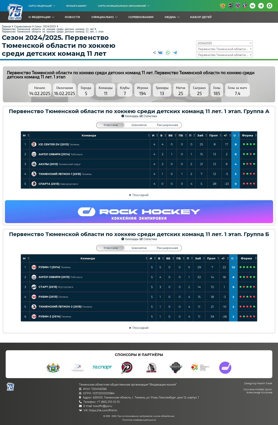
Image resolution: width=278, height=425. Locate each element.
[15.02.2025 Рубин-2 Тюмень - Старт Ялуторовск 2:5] (251, 287)
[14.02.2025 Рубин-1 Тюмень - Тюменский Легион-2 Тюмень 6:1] (241, 267)
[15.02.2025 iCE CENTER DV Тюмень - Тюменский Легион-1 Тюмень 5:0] (251, 144)
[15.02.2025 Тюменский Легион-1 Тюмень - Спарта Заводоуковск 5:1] (247, 174)
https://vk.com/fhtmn (103, 410)
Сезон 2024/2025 (45, 26)
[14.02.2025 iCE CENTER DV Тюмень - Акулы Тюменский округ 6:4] (244, 144)
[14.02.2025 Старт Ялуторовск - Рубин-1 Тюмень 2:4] (244, 267)
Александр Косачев (259, 392)
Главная (6, 26)
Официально (102, 17)
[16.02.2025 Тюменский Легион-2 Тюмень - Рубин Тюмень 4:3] (254, 297)
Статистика (150, 116)
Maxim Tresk (264, 383)
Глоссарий (140, 195)
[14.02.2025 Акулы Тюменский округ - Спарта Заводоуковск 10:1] (244, 164)
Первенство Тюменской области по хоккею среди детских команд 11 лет (48, 29)
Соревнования (140, 17)
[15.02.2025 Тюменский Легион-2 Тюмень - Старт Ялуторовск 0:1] (247, 287)
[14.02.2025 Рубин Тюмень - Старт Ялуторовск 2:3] (241, 287)
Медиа (170, 17)
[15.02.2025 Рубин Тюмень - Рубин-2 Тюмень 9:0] (247, 297)
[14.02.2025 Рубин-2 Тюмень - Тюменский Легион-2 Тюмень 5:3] (244, 307)
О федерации (39, 17)
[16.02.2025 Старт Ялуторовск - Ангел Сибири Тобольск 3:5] (254, 277)
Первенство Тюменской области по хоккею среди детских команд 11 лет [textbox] (225, 49)
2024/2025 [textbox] (205, 43)
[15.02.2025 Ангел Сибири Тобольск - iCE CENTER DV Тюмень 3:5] (247, 144)
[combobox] (224, 43)
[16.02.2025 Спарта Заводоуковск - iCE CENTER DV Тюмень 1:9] (254, 144)
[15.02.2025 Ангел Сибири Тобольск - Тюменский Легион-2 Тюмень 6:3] (251, 277)
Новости (72, 17)
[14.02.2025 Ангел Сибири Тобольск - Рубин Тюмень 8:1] (244, 277)
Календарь (131, 116)
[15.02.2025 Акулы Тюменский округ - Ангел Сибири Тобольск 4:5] (254, 154)
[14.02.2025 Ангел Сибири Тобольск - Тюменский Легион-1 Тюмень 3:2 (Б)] (244, 154)
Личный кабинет (76, 6)
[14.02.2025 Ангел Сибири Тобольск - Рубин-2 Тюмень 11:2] (241, 277)
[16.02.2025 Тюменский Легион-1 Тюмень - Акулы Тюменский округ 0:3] (254, 164)
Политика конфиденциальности (139, 420)
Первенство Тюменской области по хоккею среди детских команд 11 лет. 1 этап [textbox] (225, 55)
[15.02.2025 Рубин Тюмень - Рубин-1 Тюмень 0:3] (251, 267)
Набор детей (201, 17)
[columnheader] (25, 135)
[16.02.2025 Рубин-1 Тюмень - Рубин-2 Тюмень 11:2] (254, 267)
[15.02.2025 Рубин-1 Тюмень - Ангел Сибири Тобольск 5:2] (247, 267)
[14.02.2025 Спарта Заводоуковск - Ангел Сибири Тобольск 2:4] (247, 154)
